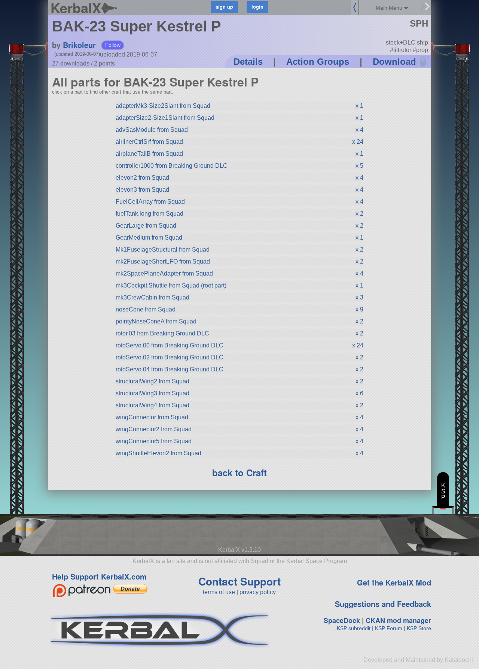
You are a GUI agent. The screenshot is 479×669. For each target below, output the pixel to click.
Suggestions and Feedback (383, 603)
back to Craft (239, 472)
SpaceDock (342, 620)
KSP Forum (388, 628)
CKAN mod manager (398, 620)
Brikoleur (79, 44)
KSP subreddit (353, 628)
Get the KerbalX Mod (394, 582)
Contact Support (239, 581)
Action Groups (317, 62)
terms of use (219, 592)
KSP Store (419, 628)
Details (248, 62)
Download (394, 62)
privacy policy (258, 592)
